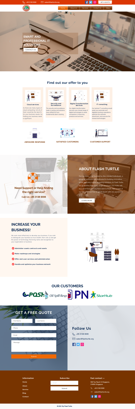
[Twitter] (90, 2)
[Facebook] (86, 2)
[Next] (125, 41)
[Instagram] (94, 2)
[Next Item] (109, 294)
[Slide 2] (68, 66)
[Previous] (10, 41)
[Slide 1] (66, 66)
